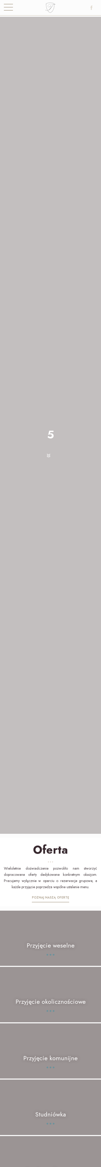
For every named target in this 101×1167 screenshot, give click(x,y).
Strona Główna (50, 9)
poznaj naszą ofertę (50, 897)
